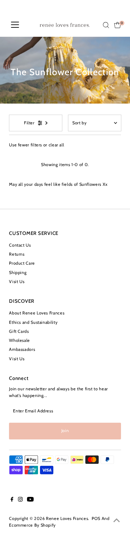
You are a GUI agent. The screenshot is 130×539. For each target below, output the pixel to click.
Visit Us (16, 281)
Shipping (17, 272)
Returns (16, 254)
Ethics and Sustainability (33, 322)
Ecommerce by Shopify (32, 525)
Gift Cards (19, 331)
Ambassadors (22, 349)
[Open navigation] (15, 25)
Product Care (22, 263)
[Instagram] (20, 500)
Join (65, 430)
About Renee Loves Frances (36, 312)
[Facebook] (12, 500)
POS (96, 518)
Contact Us (20, 245)
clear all (56, 144)
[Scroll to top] (116, 520)
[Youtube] (30, 500)
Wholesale (19, 340)
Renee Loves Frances (67, 518)
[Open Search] (106, 25)
